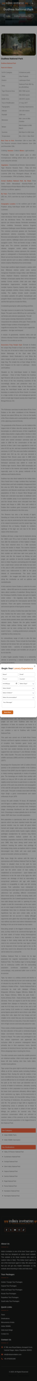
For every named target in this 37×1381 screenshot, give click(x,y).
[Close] (34, 666)
